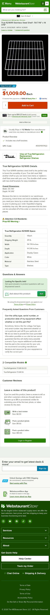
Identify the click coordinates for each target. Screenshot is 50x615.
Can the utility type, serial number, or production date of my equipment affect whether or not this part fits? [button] (23, 319)
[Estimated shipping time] (42, 132)
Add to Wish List (25, 122)
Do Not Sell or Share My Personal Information (25, 602)
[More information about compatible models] (26, 362)
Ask (41, 294)
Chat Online (13, 573)
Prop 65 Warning (10, 221)
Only (4, 90)
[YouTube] (10, 521)
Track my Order (25, 566)
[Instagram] (3, 521)
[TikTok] (23, 521)
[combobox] (25, 9)
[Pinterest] (30, 521)
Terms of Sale (25, 585)
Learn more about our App (20, 496)
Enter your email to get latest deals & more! (23, 463)
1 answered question (22, 30)
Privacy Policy (31, 304)
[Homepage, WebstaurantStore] (25, 3)
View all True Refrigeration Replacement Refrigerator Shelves (32, 156)
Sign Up (42, 468)
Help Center (25, 558)
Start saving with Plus (18, 483)
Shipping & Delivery (35, 573)
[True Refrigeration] (10, 156)
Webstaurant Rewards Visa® (21, 116)
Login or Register (25, 441)
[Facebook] (17, 521)
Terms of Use (18, 304)
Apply (44, 115)
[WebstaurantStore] (25, 506)
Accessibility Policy (25, 598)
